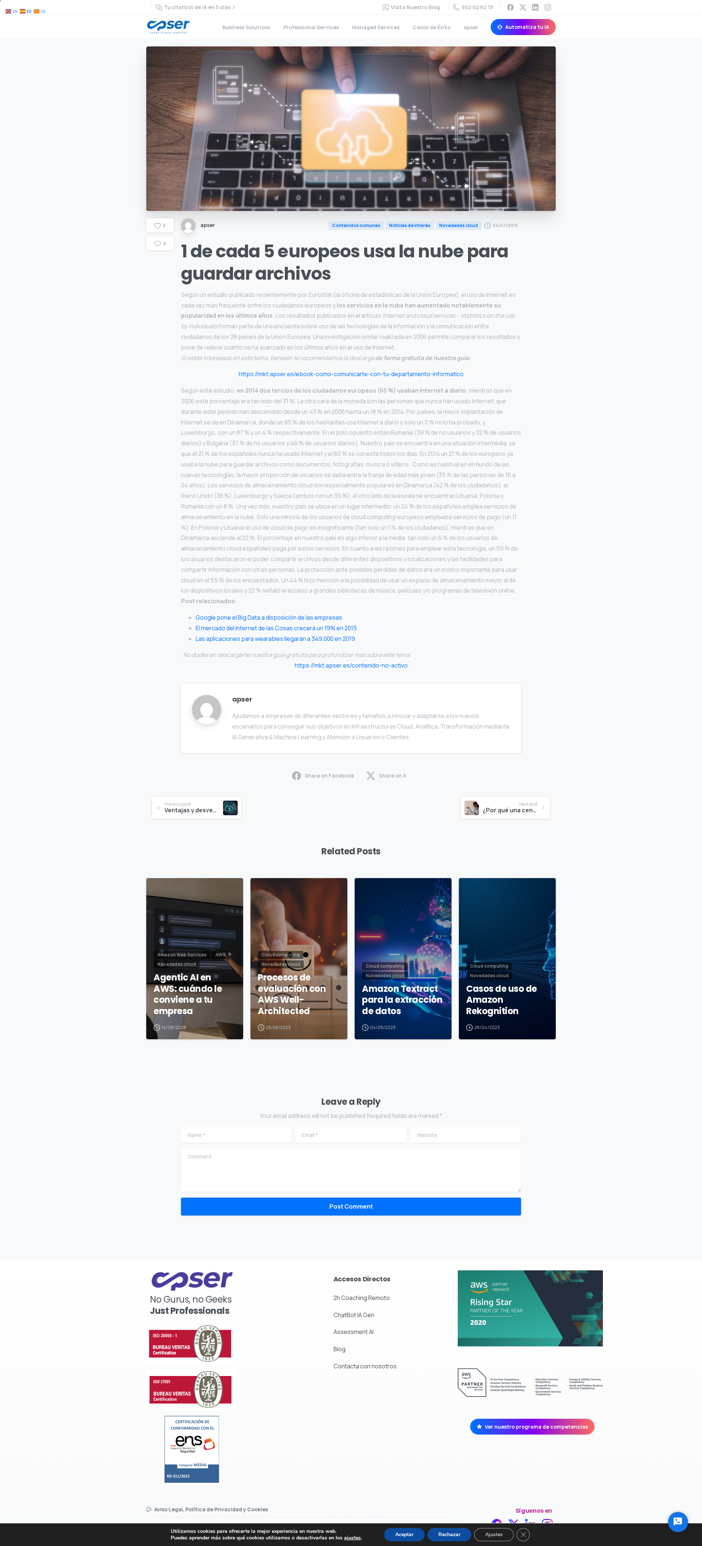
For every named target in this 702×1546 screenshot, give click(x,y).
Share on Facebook (329, 775)
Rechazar (449, 1534)
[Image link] (212, 1343)
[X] (523, 7)
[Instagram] (547, 7)
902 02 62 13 (477, 7)
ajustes (352, 1538)
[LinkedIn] (535, 7)
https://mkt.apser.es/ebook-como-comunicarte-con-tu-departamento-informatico (351, 374)
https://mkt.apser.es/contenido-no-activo (351, 665)
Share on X (392, 775)
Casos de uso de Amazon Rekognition (501, 1000)
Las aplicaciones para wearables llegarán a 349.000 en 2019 (275, 639)
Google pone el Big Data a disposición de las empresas (269, 617)
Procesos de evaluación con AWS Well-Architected (292, 994)
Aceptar (404, 1534)
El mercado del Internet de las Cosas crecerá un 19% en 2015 (276, 628)
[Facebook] (510, 7)
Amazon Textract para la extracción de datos (402, 1000)
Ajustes (494, 1534)
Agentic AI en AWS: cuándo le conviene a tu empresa (188, 994)
